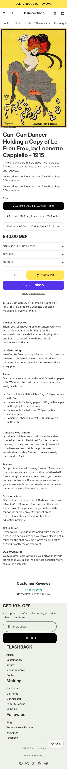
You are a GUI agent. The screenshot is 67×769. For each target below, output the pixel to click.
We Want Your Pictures (20, 727)
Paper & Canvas (15, 703)
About (10, 654)
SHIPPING (8, 262)
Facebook (12, 737)
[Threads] (40, 763)
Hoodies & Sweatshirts (37, 23)
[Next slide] (63, 4)
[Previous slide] (4, 4)
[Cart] (63, 13)
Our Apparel (13, 698)
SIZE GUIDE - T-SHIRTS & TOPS (19, 246)
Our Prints (12, 693)
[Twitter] (33, 763)
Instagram (12, 732)
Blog (9, 722)
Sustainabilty (14, 659)
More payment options (33, 293)
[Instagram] (27, 763)
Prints (6, 23)
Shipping (11, 708)
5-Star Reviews (15, 669)
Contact (11, 675)
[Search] (12, 13)
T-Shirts (16, 23)
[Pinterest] (46, 763)
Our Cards (12, 688)
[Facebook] (21, 763)
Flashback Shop (38, 748)
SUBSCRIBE (30, 637)
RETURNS (8, 254)
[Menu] (4, 13)
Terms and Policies (33, 755)
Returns (11, 664)
